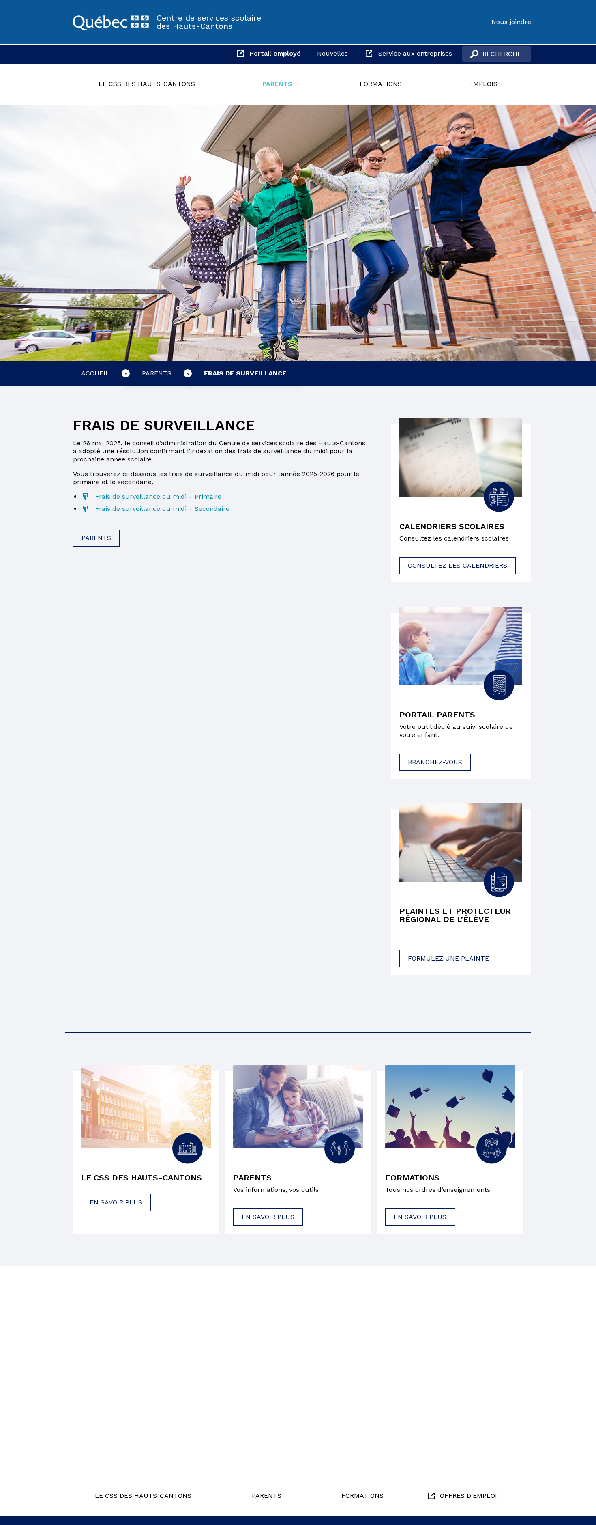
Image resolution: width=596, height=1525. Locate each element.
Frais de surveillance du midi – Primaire (158, 496)
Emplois (483, 84)
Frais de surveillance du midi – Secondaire (162, 509)
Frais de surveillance (245, 373)
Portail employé (275, 53)
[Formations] (450, 1106)
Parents (277, 84)
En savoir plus (116, 1202)
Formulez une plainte (448, 958)
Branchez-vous (435, 762)
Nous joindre (511, 22)
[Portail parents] (460, 646)
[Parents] (298, 1106)
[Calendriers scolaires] (460, 457)
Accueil (95, 373)
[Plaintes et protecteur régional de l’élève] (460, 842)
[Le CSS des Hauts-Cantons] (111, 22)
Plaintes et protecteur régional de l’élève (455, 915)
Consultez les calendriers (457, 565)
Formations (381, 84)
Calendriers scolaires (451, 526)
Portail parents (437, 715)
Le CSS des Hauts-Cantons (147, 84)
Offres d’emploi (468, 1495)
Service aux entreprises (415, 53)
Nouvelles (332, 53)
